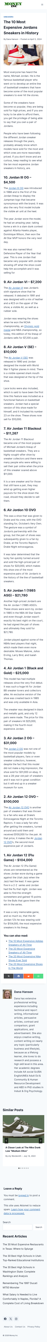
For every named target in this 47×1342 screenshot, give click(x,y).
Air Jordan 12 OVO (19, 807)
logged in (23, 1195)
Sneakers (8, 17)
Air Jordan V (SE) (18, 357)
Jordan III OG (16, 188)
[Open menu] (42, 4)
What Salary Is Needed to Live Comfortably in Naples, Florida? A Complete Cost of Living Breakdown (23, 1299)
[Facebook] (5, 1318)
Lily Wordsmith (14, 1156)
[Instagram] (16, 1318)
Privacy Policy (33, 1327)
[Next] (40, 1140)
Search (7, 1222)
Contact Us (20, 1327)
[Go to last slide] (6, 1140)
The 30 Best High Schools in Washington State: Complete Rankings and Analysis (19, 1271)
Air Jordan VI (16, 287)
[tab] (19, 1168)
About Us (8, 1327)
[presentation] (23, 1129)
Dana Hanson (12, 39)
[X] (10, 1318)
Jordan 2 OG (16, 748)
